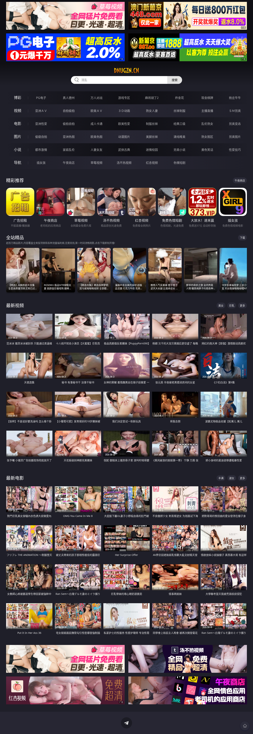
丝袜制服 (179, 111)
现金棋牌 (207, 98)
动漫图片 (124, 137)
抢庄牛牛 (235, 98)
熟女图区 (207, 137)
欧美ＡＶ (96, 111)
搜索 (175, 80)
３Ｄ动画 (124, 111)
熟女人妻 (152, 111)
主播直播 (207, 111)
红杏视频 (152, 163)
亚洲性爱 (41, 124)
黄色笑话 (207, 150)
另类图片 (235, 137)
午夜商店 (69, 163)
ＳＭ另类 (235, 111)
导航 (17, 162)
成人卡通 (96, 124)
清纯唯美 (179, 137)
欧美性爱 (124, 124)
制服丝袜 (152, 124)
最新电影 (15, 478)
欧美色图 (96, 137)
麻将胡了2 (152, 98)
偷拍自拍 (69, 124)
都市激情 (41, 150)
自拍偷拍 (69, 111)
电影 (17, 123)
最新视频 (15, 305)
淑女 (231, 478)
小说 (17, 149)
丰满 (221, 478)
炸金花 (179, 98)
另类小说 (179, 150)
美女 (221, 305)
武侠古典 (124, 150)
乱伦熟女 (207, 124)
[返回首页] (244, 725)
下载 (242, 237)
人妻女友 (96, 150)
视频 (17, 110)
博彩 (17, 97)
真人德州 (69, 98)
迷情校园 (152, 150)
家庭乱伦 (69, 150)
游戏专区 (124, 98)
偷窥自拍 (41, 137)
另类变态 (235, 124)
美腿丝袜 (152, 137)
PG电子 (41, 98)
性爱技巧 (235, 150)
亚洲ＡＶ (41, 111)
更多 (242, 305)
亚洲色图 (69, 137)
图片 (17, 136)
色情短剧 (179, 163)
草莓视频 (96, 163)
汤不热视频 (124, 163)
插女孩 (41, 163)
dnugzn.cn (126, 70)
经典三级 (179, 124)
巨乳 (231, 305)
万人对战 (96, 98)
